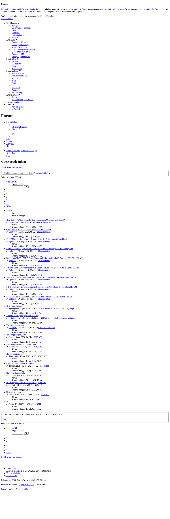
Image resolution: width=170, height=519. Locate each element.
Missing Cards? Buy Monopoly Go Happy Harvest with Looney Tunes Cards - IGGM (42, 268)
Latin (14, 85)
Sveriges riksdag (29, 9)
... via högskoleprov (20, 47)
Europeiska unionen (9, 9)
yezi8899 (13, 222)
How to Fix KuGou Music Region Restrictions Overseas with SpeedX (35, 220)
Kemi (14, 83)
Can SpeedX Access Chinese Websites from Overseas (29, 229)
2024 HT (45, 366)
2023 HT (45, 394)
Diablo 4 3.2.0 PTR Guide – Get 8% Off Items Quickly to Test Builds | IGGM (39, 296)
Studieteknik (17, 68)
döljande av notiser (143, 9)
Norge (14, 30)
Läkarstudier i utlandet (21, 28)
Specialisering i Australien (22, 99)
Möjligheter (16, 64)
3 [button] (6, 194)
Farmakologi (17, 92)
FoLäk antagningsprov (15, 325)
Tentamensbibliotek (20, 76)
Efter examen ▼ (13, 95)
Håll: (50, 414)
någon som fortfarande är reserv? (20, 363)
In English (16, 109)
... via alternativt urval (21, 52)
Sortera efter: (30, 414)
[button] (11, 182)
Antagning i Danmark (21, 56)
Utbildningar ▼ (13, 23)
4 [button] (6, 196)
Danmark (16, 32)
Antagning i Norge (19, 54)
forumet (158, 9)
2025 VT (38, 337)
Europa (15, 37)
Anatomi (15, 90)
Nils (10, 375)
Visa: (5, 414)
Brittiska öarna (18, 35)
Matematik (16, 78)
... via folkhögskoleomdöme (23, 49)
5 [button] (6, 199)
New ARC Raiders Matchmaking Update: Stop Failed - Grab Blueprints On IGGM (41, 277)
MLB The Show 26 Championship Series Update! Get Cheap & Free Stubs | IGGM (41, 287)
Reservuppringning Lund (16, 335)
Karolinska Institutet (46, 327)
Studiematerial (18, 73)
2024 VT (37, 375)
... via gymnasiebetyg (20, 44)
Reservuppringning (14, 306)
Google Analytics (116, 9)
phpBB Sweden (27, 485)
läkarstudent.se (7, 18)
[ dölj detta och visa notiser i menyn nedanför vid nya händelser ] (28, 16)
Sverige (15, 25)
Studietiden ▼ (12, 59)
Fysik (14, 80)
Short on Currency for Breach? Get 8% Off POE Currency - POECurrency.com (39, 248)
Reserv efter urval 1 (14, 392)
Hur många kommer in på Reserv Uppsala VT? (26, 382)
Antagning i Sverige (20, 42)
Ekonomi (15, 61)
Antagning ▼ (12, 40)
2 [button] (6, 192)
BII (7, 402)
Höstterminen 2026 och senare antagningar (56, 308)
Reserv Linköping (14, 354)
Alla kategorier (18, 107)
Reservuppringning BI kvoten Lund (21, 344)
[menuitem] (19, 127)
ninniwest (13, 327)
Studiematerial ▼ (13, 71)
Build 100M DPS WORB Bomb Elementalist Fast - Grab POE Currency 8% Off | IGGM (44, 258)
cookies (77, 9)
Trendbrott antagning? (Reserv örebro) (22, 315)
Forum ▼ (10, 104)
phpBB (12, 480)
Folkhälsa (16, 88)
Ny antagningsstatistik (15, 373)
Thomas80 (13, 356)
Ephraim (12, 241)
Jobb (14, 66)
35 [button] (7, 204)
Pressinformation (13, 102)
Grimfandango (15, 318)
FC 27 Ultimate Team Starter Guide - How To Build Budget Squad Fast (36, 239)
